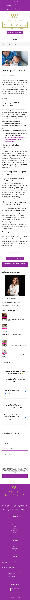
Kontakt (15, 528)
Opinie (15, 522)
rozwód (18, 252)
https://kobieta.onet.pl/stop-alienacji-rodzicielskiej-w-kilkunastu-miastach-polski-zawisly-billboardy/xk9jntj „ (16, 139)
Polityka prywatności (15, 530)
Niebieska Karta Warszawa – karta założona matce (14, 355)
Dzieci (15, 550)
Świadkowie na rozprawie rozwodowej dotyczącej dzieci (13, 319)
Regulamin (15, 532)
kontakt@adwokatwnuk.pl (10, 9)
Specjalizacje (15, 524)
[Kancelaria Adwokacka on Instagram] (17, 2)
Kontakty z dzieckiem (11, 252)
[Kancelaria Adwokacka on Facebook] (13, 2)
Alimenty (15, 546)
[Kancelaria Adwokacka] (15, 21)
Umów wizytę (15, 305)
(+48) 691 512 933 (8, 5)
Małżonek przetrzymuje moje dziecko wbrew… (15, 264)
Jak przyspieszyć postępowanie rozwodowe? (14, 345)
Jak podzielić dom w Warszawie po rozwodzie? (12, 335)
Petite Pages (18, 597)
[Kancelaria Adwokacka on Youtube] (15, 2)
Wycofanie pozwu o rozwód (10, 330)
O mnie (15, 521)
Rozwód (15, 544)
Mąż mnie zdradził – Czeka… (15, 258)
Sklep (15, 526)
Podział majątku (15, 548)
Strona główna (6, 44)
